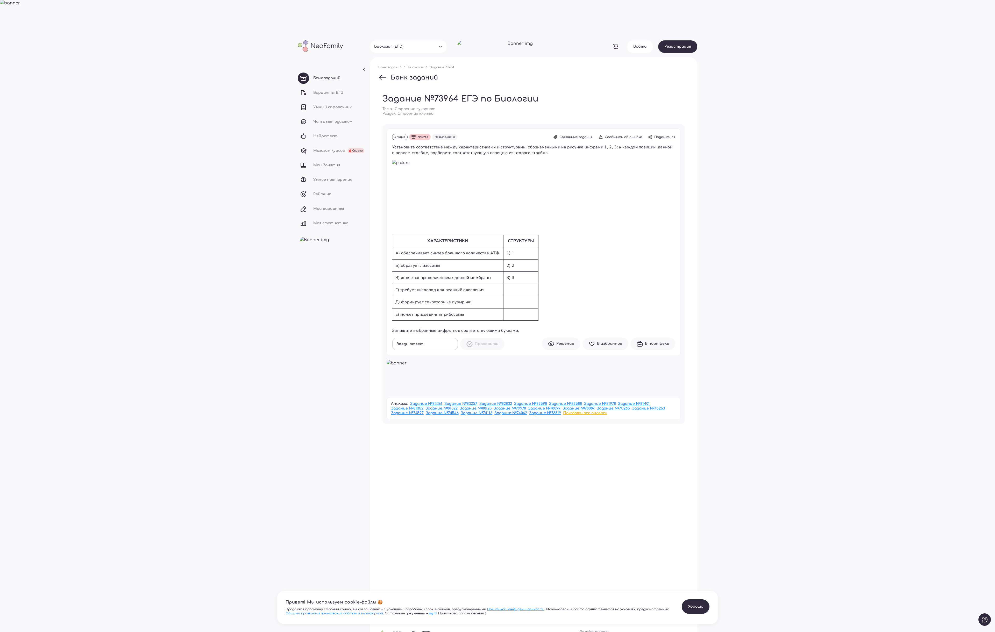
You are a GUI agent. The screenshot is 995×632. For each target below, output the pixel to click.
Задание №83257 (460, 404)
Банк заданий (414, 77)
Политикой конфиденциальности (515, 609)
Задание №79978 (510, 408)
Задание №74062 (510, 413)
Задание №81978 (600, 404)
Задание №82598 (530, 404)
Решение (565, 344)
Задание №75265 (613, 408)
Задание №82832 (495, 404)
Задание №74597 (407, 413)
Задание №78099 (544, 408)
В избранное (609, 344)
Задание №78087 (579, 408)
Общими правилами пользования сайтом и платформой (334, 613)
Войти (640, 46)
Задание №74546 (442, 413)
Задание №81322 (441, 408)
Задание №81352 (407, 408)
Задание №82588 (565, 404)
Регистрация (677, 46)
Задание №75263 (648, 408)
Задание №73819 (545, 413)
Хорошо (695, 606)
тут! (433, 613)
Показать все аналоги (585, 413)
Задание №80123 (476, 408)
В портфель (657, 344)
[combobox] (408, 46)
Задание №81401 (634, 404)
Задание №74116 (476, 413)
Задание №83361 (426, 404)
